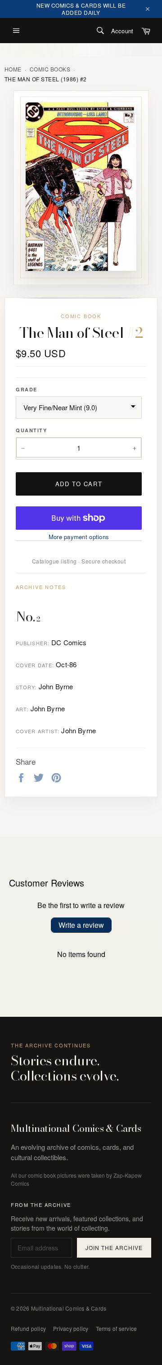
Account (122, 31)
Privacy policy (70, 1328)
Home (13, 69)
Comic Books (50, 69)
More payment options (79, 537)
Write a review (81, 925)
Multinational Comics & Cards (76, 1129)
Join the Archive (114, 1247)
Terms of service (116, 1328)
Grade (26, 389)
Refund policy (28, 1328)
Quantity (31, 430)
